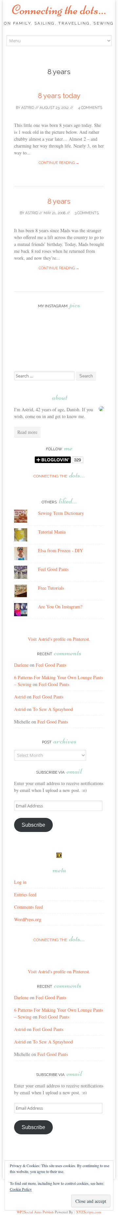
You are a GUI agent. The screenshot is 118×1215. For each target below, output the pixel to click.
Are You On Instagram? (60, 606)
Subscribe (33, 825)
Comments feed (28, 907)
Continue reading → (59, 163)
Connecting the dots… (59, 10)
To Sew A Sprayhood (53, 709)
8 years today (59, 95)
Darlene (21, 665)
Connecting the (59, 476)
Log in (20, 882)
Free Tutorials (51, 588)
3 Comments (86, 213)
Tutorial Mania (52, 532)
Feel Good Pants (53, 569)
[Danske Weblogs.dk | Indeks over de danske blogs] (59, 856)
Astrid (27, 108)
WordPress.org (27, 919)
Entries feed (25, 894)
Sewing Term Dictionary (61, 513)
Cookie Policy (21, 1189)
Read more (27, 432)
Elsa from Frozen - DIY (60, 550)
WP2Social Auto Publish (35, 1211)
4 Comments (89, 108)
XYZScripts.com (88, 1211)
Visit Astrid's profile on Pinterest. (59, 639)
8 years (59, 201)
